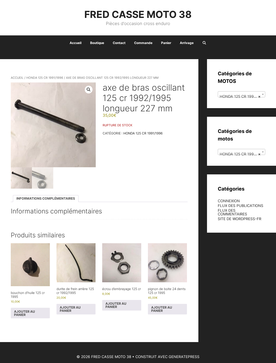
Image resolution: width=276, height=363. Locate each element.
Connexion (229, 201)
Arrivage (187, 43)
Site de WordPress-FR (239, 219)
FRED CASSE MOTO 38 (138, 14)
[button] (89, 89)
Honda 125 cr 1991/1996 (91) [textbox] (242, 96)
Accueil (76, 43)
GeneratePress (184, 357)
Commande (143, 43)
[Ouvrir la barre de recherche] (204, 43)
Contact (119, 43)
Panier (166, 43)
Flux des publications (240, 206)
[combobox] (241, 94)
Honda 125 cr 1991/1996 (44, 77)
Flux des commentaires (232, 212)
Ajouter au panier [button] (24, 313)
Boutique (97, 43)
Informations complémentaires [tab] (45, 198)
